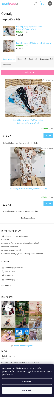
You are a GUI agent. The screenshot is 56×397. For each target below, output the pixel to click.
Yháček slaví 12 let (8, 356)
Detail (48, 135)
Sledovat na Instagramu (23, 345)
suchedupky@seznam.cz (15, 267)
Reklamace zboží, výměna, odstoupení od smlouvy (22, 253)
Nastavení (27, 381)
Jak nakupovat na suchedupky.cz (14, 236)
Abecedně (7, 64)
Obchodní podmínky (9, 246)
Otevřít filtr (28, 72)
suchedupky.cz (11, 279)
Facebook (9, 275)
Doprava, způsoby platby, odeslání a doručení (20, 243)
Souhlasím (27, 390)
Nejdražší (33, 59)
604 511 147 (10, 271)
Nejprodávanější (46, 59)
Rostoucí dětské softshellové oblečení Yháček (20, 362)
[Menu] (50, 3)
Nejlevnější (22, 59)
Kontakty (5, 239)
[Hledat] (35, 3)
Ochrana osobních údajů (11, 250)
